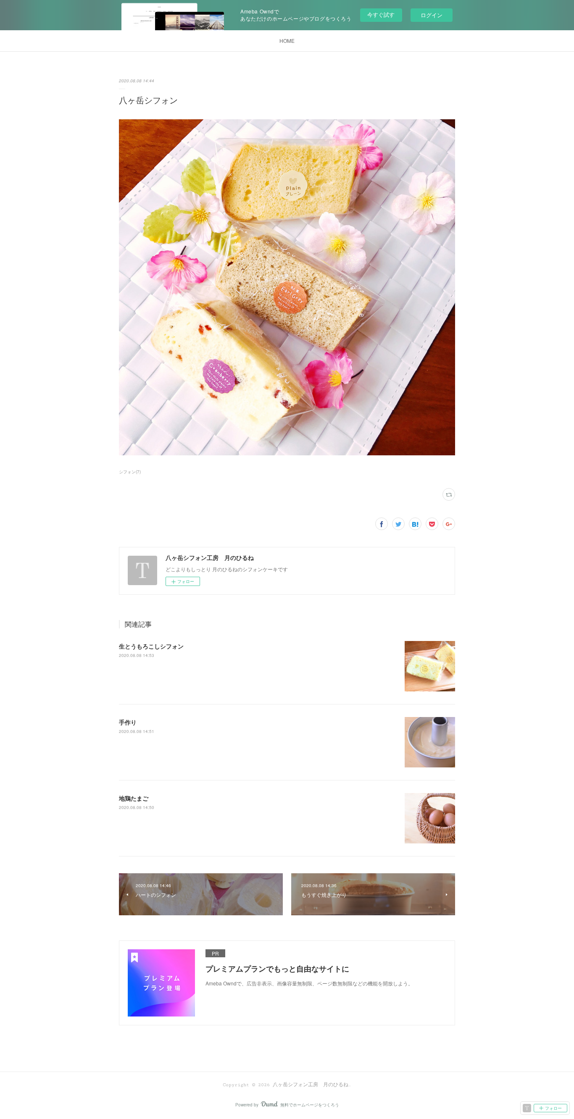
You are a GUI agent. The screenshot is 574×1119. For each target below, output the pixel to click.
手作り (128, 722)
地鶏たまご (133, 798)
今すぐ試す (381, 14)
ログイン (431, 15)
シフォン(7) (130, 472)
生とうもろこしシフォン (151, 646)
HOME (287, 40)
